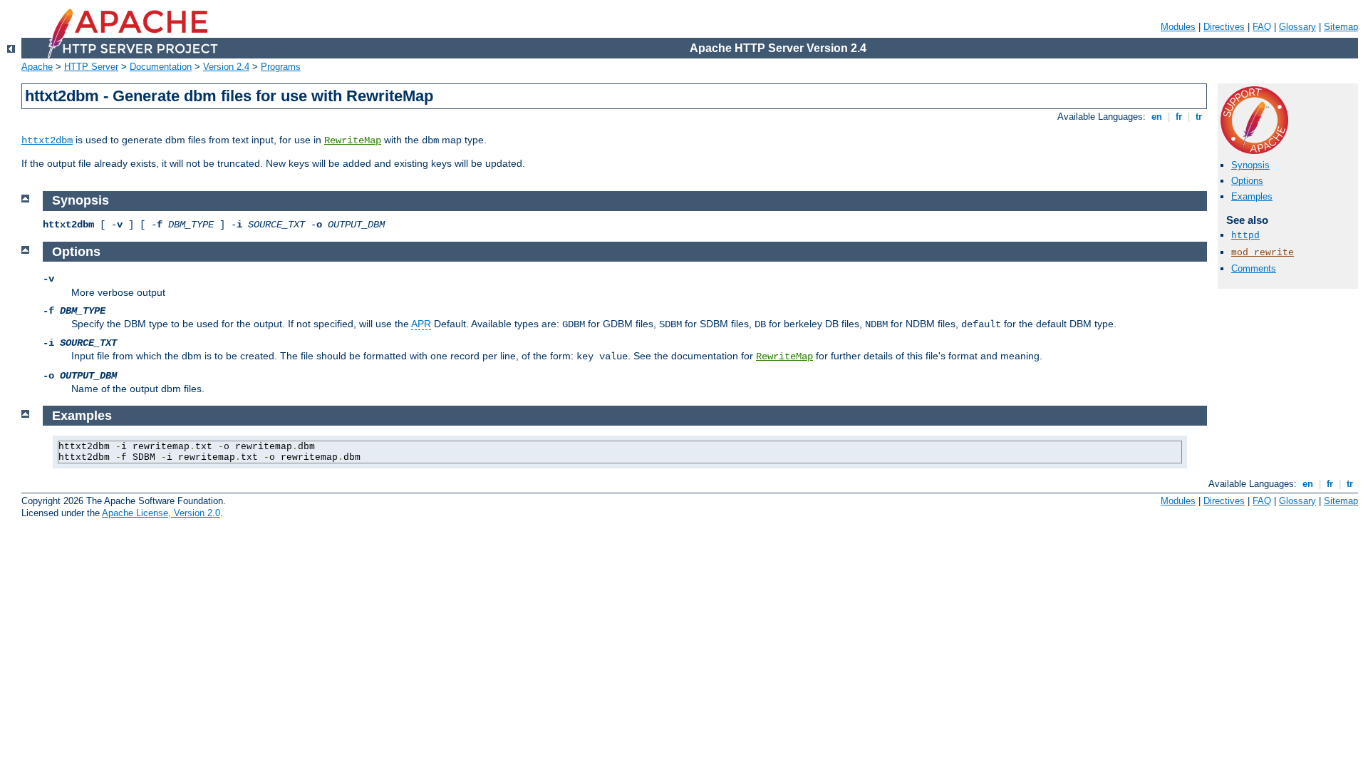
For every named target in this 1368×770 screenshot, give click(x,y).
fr (1179, 116)
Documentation (161, 66)
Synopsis (1250, 165)
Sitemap (1341, 26)
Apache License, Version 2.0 (161, 513)
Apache (37, 66)
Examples (1252, 196)
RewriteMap (352, 140)
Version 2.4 (226, 66)
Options (1247, 180)
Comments (1253, 268)
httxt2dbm (47, 140)
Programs (281, 66)
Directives (1224, 26)
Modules (1178, 26)
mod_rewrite (1262, 252)
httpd (1245, 235)
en (1157, 116)
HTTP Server (91, 66)
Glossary (1297, 26)
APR (421, 323)
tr (1199, 116)
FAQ (1262, 26)
